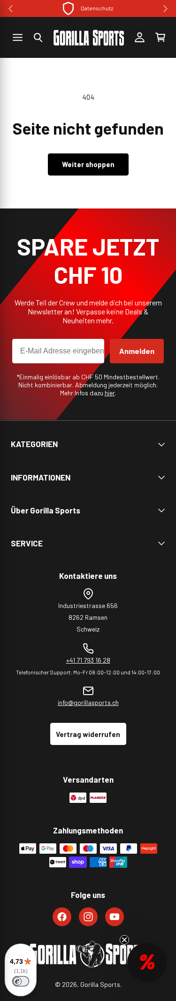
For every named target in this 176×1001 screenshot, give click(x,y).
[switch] (20, 981)
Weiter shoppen (88, 164)
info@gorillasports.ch (88, 702)
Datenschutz (97, 8)
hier (110, 393)
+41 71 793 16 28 (88, 660)
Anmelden (136, 350)
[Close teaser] (124, 940)
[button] (38, 37)
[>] (165, 9)
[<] (10, 9)
